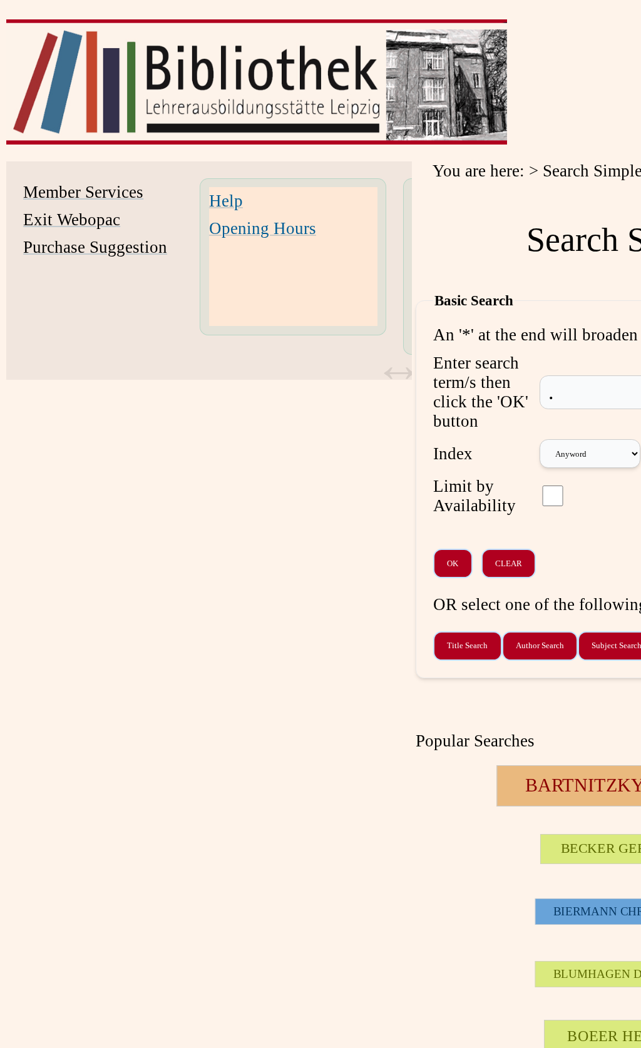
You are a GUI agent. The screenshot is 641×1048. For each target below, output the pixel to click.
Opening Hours (262, 228)
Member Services (83, 192)
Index (453, 453)
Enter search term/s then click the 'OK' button (480, 392)
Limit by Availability (474, 496)
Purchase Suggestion (95, 247)
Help (226, 200)
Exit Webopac (71, 219)
